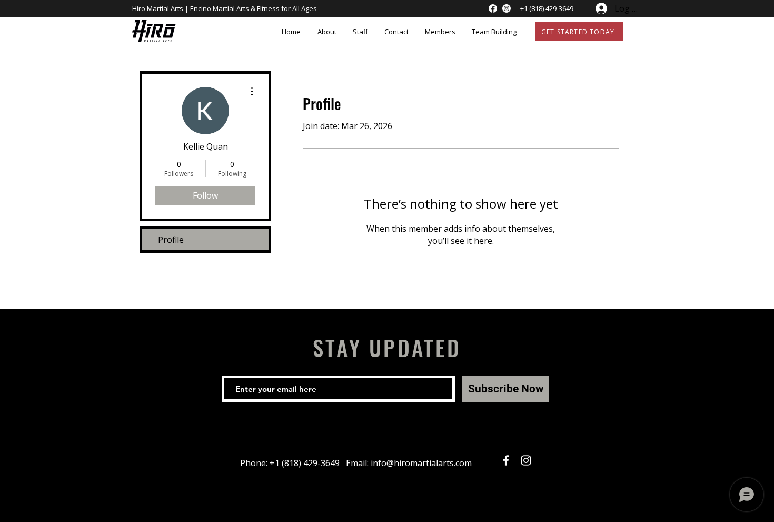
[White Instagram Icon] (526, 460)
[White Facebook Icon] (506, 460)
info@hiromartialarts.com (421, 463)
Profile (171, 239)
